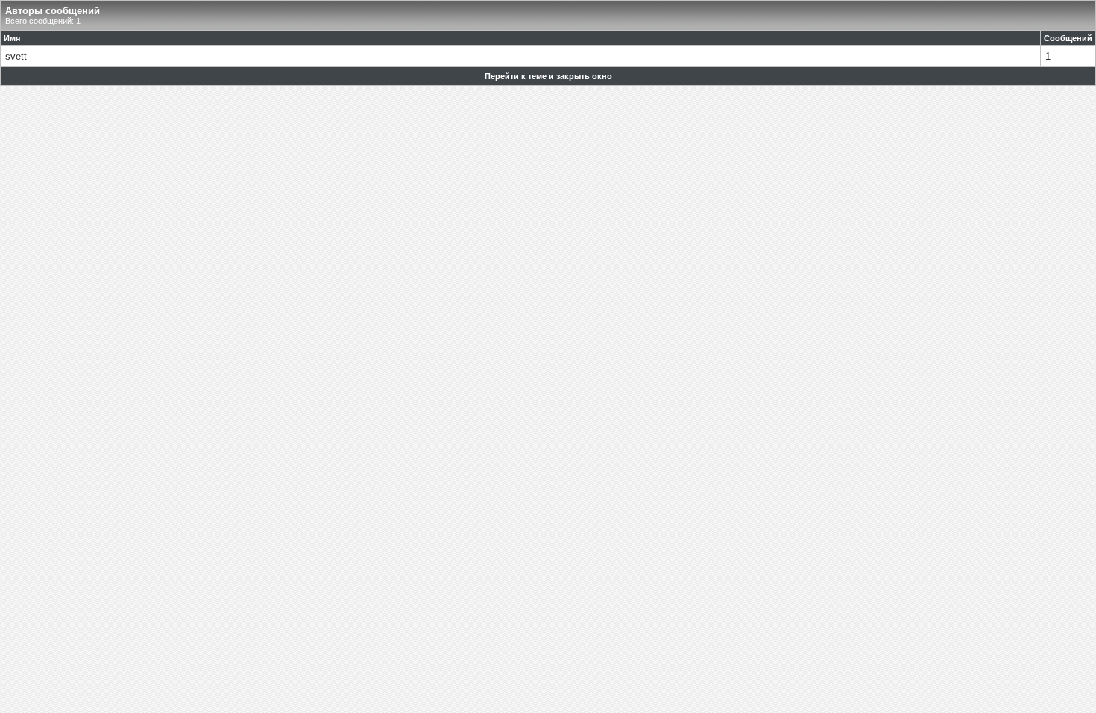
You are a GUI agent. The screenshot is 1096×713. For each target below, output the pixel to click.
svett (16, 56)
